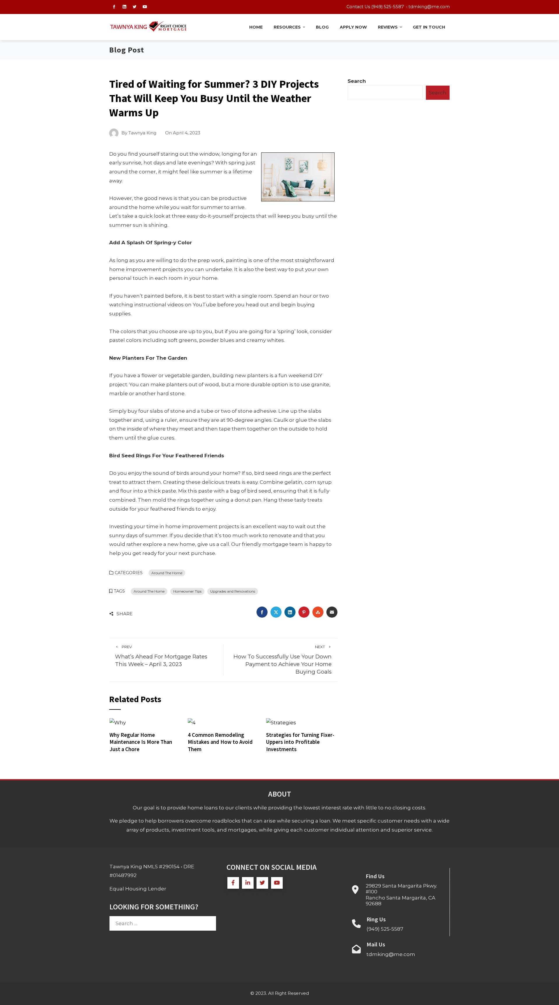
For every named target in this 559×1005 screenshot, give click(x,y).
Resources (287, 27)
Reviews (388, 27)
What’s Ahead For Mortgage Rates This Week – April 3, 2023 (161, 655)
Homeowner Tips (187, 591)
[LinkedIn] (248, 883)
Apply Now (353, 27)
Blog (322, 27)
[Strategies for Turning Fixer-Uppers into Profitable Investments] (281, 722)
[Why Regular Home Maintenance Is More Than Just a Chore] (117, 722)
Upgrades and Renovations (232, 591)
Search (357, 81)
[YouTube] (277, 883)
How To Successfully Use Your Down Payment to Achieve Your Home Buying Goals (282, 659)
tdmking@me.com (429, 6)
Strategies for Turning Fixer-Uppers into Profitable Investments (300, 742)
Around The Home (166, 573)
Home (256, 27)
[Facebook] (233, 883)
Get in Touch (429, 27)
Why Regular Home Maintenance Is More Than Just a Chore (140, 742)
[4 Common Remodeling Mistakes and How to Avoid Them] (192, 722)
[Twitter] (262, 883)
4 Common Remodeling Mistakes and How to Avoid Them (220, 742)
